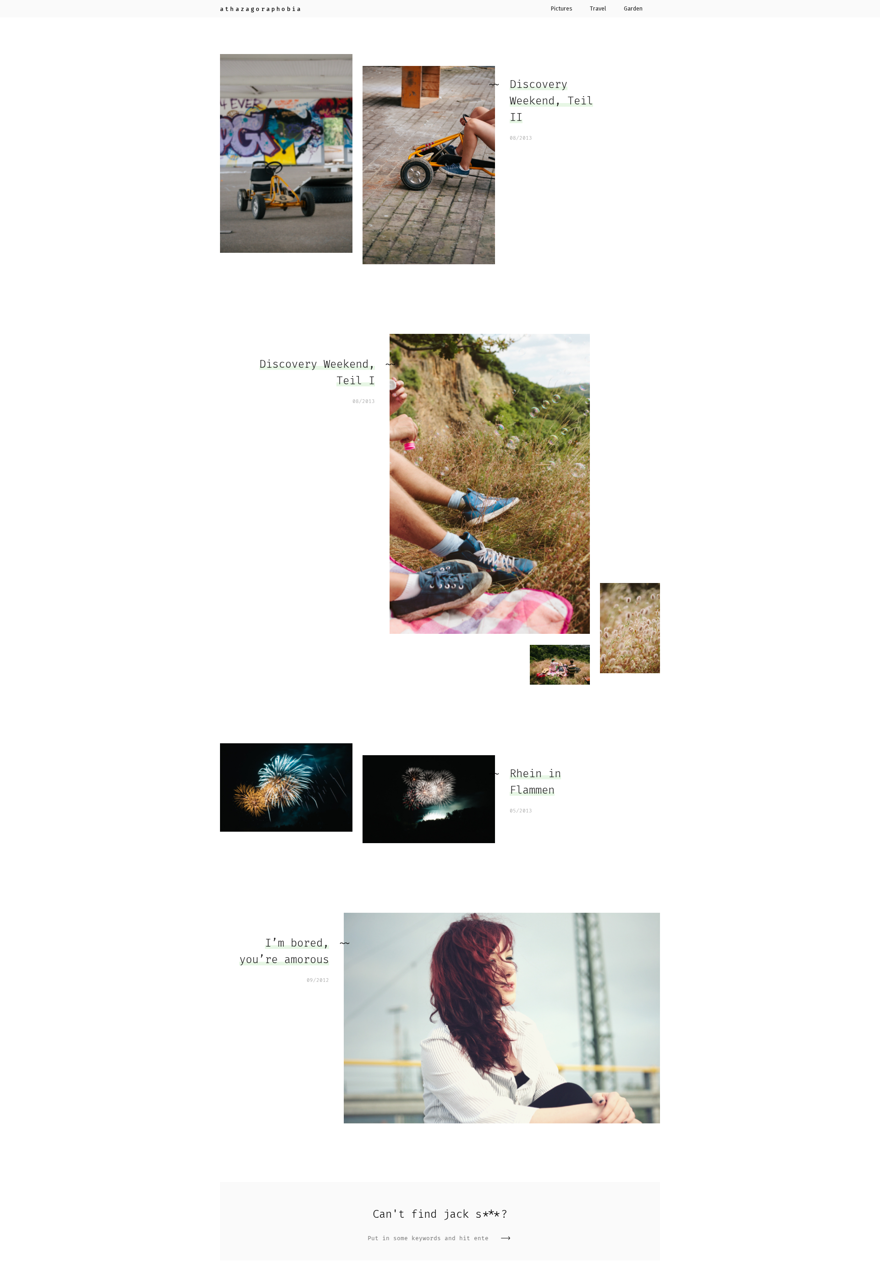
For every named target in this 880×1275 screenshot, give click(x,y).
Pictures (561, 8)
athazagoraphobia (261, 8)
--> (505, 1238)
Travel (598, 8)
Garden (633, 8)
